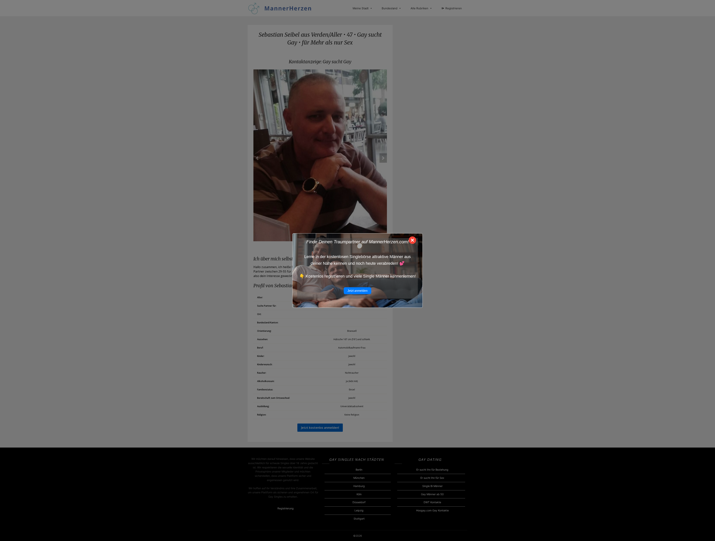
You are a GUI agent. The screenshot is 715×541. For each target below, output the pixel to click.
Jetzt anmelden (357, 290)
